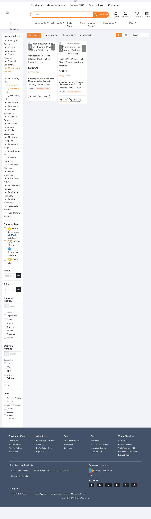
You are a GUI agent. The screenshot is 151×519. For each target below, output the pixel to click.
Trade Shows (70, 25)
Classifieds (86, 35)
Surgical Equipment (59, 494)
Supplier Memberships (100, 444)
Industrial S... (12, 90)
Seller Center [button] (57, 23)
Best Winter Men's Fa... (20, 476)
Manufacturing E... (12, 78)
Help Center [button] (108, 23)
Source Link (96, 5)
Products (36, 5)
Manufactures (51, 35)
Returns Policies (15, 448)
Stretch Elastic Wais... (42, 470)
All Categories (14, 26)
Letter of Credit (124, 455)
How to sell (95, 440)
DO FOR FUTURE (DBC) (46, 440)
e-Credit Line (123, 440)
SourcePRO (68, 444)
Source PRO (76, 5)
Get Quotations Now (72, 440)
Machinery (11, 84)
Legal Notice (41, 452)
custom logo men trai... (65, 470)
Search (101, 14)
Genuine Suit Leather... (20, 470)
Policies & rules (15, 444)
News (82, 23)
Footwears (11, 105)
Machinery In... (13, 97)
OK (18, 275)
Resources (68, 448)
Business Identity (125, 444)
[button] (30, 47)
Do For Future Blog (44, 448)
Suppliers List (96, 452)
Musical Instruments (79, 494)
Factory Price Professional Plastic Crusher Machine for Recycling (71, 62)
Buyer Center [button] (41, 23)
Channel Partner (91, 25)
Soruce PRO (69, 35)
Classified (114, 5)
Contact (44, 96)
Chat (32, 96)
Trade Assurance (13, 230)
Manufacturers (56, 5)
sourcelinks (13, 452)
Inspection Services (98, 448)
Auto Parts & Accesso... (20, 494)
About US (40, 444)
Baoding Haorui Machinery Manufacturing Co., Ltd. (41, 80)
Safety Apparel (40, 494)
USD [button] (131, 23)
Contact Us (13, 440)
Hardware (11, 102)
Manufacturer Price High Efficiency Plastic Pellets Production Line (39, 59)
